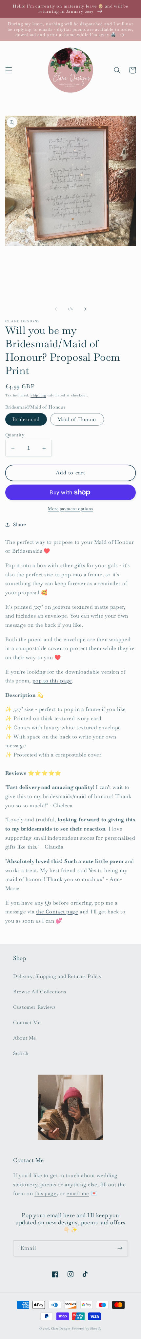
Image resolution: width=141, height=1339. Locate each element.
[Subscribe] (120, 1248)
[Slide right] (85, 309)
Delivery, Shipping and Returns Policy (57, 976)
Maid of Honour (77, 419)
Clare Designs (61, 1328)
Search (21, 1053)
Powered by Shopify (87, 1328)
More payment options (70, 508)
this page (45, 1193)
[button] (8, 70)
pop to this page (52, 680)
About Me (24, 1038)
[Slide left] (56, 309)
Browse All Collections (39, 991)
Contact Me (26, 1022)
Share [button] (19, 524)
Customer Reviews (34, 1007)
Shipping (38, 395)
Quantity (14, 435)
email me (78, 1193)
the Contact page (57, 911)
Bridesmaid (26, 419)
